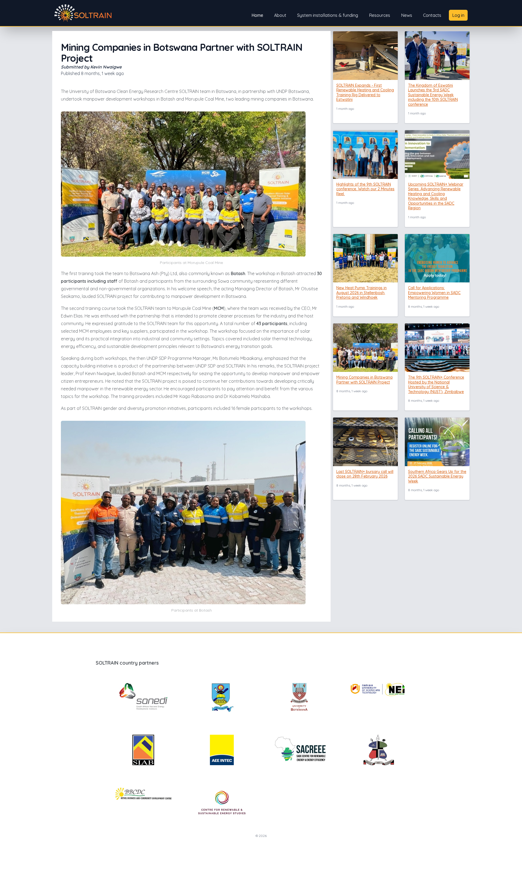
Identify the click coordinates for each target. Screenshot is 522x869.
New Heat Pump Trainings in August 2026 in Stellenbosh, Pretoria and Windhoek (361, 292)
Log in (458, 15)
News (406, 15)
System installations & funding (327, 15)
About (280, 15)
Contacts (432, 15)
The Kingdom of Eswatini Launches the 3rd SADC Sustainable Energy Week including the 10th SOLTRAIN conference (433, 95)
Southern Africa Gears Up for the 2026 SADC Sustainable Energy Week (437, 476)
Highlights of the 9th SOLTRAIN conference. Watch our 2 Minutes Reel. (365, 189)
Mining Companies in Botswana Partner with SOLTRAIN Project (364, 380)
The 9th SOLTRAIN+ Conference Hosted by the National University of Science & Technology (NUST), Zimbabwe (436, 384)
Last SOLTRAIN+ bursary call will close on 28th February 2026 (364, 474)
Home (257, 15)
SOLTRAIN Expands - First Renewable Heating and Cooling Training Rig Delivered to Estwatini (365, 92)
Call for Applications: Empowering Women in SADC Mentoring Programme (434, 292)
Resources (379, 15)
